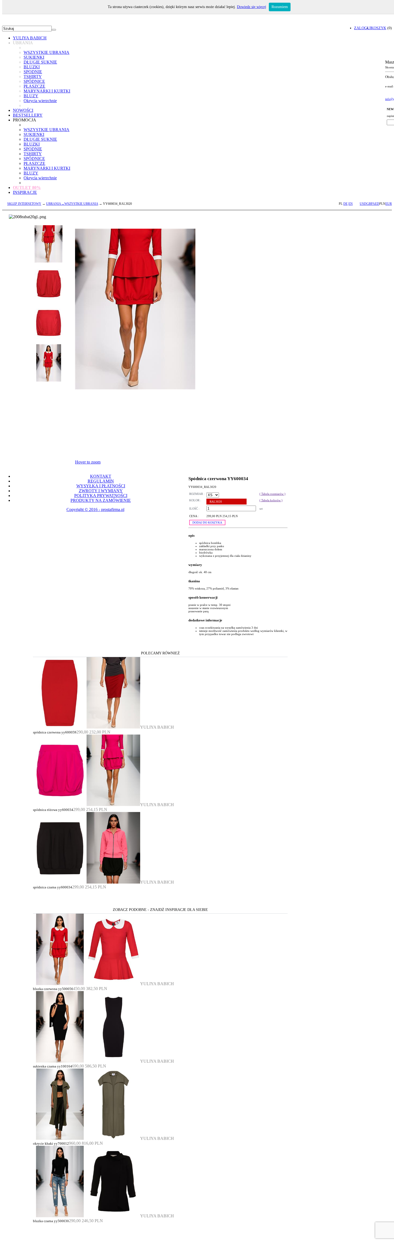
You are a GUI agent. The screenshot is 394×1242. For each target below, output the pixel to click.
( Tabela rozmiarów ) (272, 493)
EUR (388, 204)
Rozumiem (280, 7)
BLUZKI (32, 67)
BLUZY (31, 96)
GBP (369, 204)
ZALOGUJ (362, 28)
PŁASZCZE (34, 86)
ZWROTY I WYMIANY (101, 490)
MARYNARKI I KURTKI (47, 91)
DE (345, 204)
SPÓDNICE (34, 81)
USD (363, 204)
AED (376, 204)
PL (341, 204)
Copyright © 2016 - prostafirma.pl (95, 509)
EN (350, 204)
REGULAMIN (101, 481)
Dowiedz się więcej (251, 7)
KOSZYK (378, 28)
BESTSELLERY (28, 115)
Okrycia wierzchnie (40, 100)
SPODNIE (33, 71)
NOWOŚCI (23, 110)
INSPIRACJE (25, 192)
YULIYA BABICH (30, 38)
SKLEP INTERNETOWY (24, 204)
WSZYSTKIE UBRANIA (46, 52)
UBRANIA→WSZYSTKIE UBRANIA (72, 204)
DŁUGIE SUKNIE (40, 62)
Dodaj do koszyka (207, 522)
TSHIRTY (33, 76)
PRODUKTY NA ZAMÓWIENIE (100, 500)
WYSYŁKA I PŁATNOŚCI (100, 486)
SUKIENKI (34, 57)
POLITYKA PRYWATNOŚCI (100, 495)
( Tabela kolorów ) (271, 500)
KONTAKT (100, 476)
